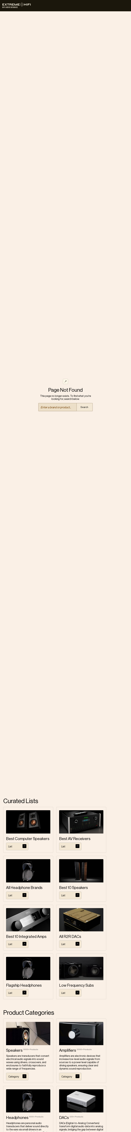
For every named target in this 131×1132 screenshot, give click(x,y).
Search (84, 407)
